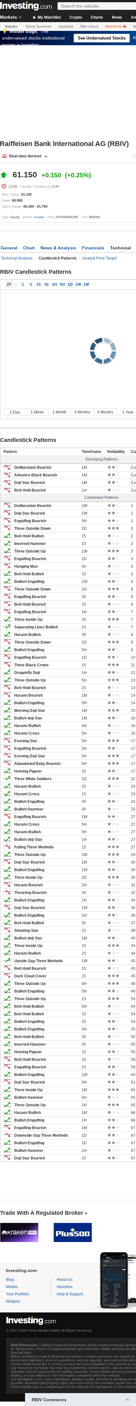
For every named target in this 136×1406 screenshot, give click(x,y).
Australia (65, 26)
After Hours (89, 26)
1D (70, 284)
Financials (93, 247)
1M (86, 284)
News (117, 17)
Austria (39, 217)
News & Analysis (58, 247)
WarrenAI (113, 26)
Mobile (12, 1287)
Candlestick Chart (9, 284)
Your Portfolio (17, 1294)
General (9, 247)
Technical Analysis (17, 258)
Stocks (11, 26)
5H (62, 284)
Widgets (13, 1301)
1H (54, 284)
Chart (29, 247)
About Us (64, 1279)
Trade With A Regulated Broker (41, 1213)
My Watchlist (49, 17)
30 (46, 284)
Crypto (76, 17)
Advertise (65, 1287)
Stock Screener (39, 26)
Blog (10, 1279)
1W (78, 284)
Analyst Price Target (100, 258)
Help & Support (70, 1294)
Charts (97, 17)
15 (38, 284)
